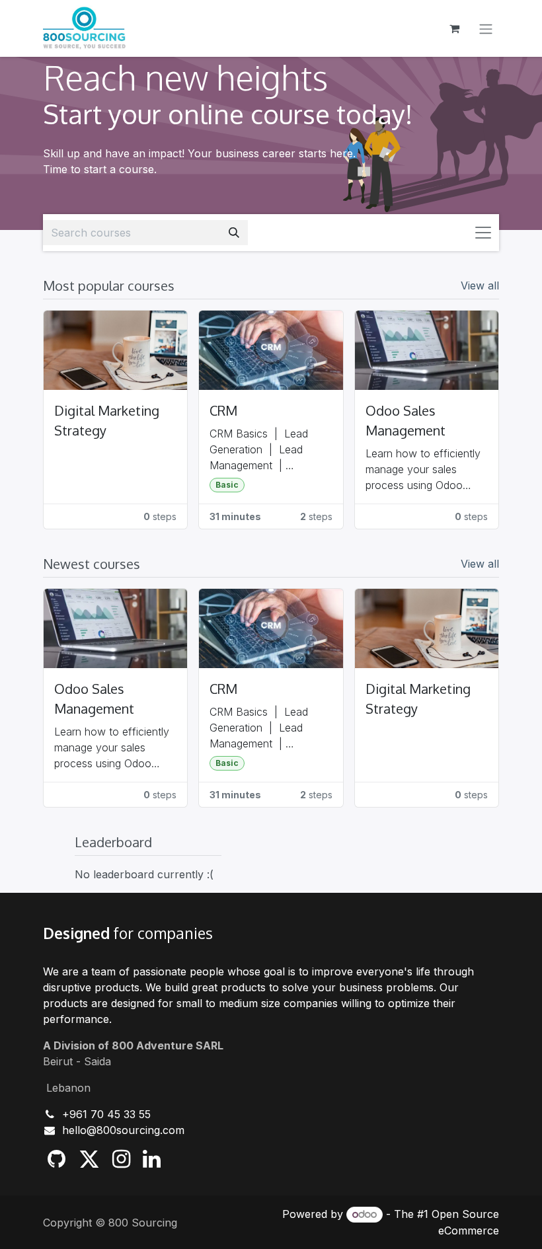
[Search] (234, 232)
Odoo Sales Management (405, 420)
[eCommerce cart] (454, 28)
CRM (223, 410)
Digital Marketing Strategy (106, 420)
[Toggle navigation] (486, 28)
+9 (69, 1114)
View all (480, 285)
